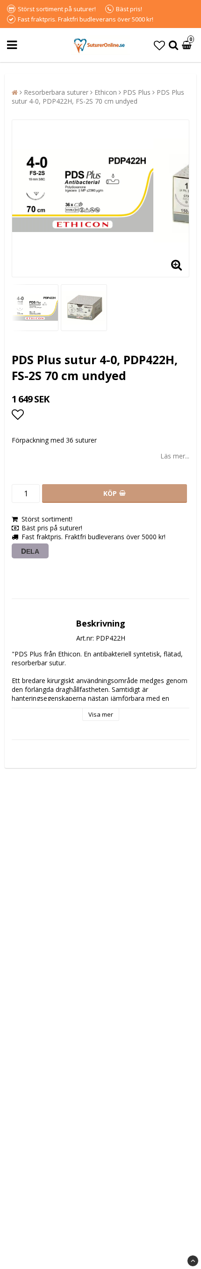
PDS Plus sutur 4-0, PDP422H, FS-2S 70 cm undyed (98, 97)
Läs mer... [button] (174, 455)
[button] (159, 45)
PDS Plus (137, 92)
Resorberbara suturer (56, 92)
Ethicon (105, 92)
